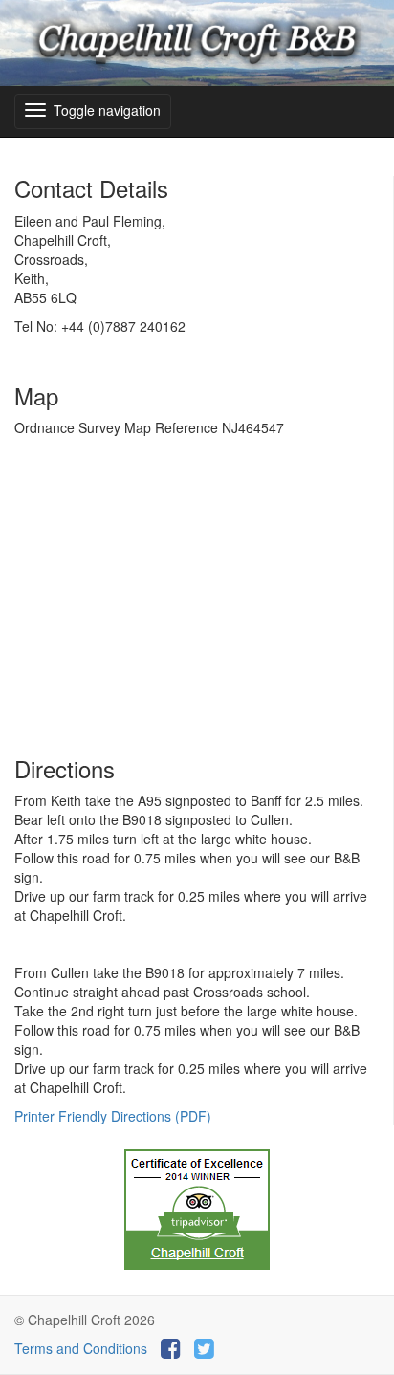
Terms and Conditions (80, 1348)
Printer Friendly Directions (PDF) (112, 1115)
